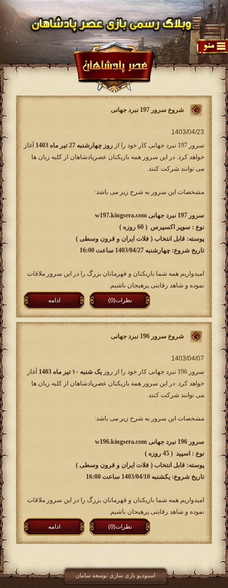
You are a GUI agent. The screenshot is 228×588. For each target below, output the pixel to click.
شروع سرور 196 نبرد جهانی (147, 336)
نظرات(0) (120, 300)
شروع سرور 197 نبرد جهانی (147, 109)
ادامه (54, 300)
